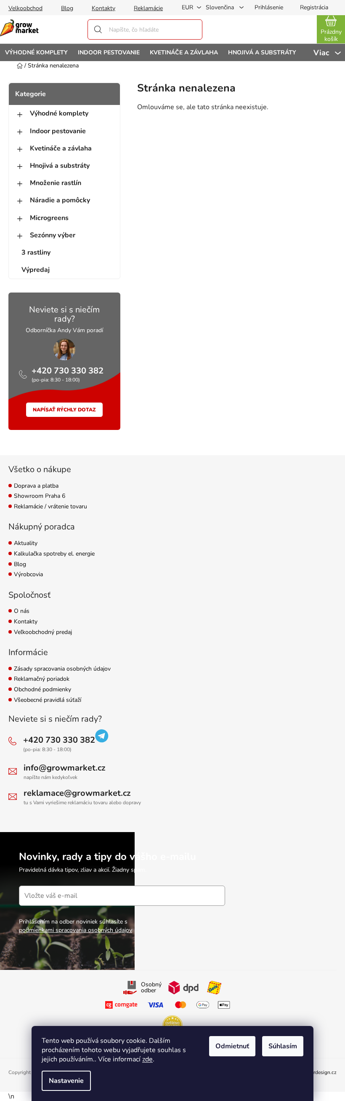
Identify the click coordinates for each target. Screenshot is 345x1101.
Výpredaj (35, 269)
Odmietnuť (232, 1046)
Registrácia (314, 7)
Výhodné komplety (59, 113)
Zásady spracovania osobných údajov (62, 669)
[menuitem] (36, 52)
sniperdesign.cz (319, 1072)
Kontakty (103, 8)
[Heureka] (172, 1025)
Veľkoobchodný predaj (43, 632)
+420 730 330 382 (68, 370)
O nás (21, 611)
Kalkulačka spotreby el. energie (54, 554)
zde (147, 1059)
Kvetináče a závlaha (61, 148)
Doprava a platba (36, 486)
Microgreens (49, 218)
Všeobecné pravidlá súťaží (47, 700)
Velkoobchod (25, 8)
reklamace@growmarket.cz (77, 793)
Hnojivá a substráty (60, 165)
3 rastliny (35, 252)
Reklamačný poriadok (41, 679)
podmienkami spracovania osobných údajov (75, 930)
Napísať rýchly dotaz (64, 409)
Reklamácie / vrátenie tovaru (50, 506)
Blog (67, 8)
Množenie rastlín (55, 183)
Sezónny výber (52, 235)
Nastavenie (66, 1080)
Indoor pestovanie (58, 131)
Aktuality (25, 543)
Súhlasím (282, 1046)
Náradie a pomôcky (60, 200)
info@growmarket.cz (64, 767)
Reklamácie (148, 8)
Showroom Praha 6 (39, 496)
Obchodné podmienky (42, 689)
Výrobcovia (28, 574)
